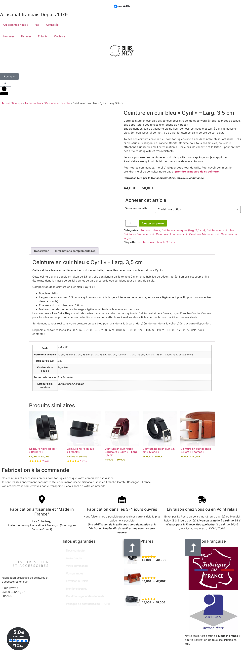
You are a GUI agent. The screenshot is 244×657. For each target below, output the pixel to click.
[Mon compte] (4, 90)
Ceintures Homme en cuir (172, 234)
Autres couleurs (34, 103)
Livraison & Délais (77, 581)
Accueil (6, 103)
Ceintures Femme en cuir (139, 234)
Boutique (17, 103)
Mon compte (74, 558)
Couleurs (59, 36)
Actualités (52, 24)
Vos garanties (74, 573)
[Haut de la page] (193, 547)
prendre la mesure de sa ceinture (197, 171)
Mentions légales (76, 588)
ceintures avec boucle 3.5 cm (156, 242)
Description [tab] (41, 251)
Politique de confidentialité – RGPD (88, 603)
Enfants (42, 36)
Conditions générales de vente (85, 596)
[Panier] (5, 83)
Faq (37, 24)
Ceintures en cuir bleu (58, 103)
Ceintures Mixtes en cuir (204, 234)
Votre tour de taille (136, 208)
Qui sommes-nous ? (15, 24)
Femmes (26, 36)
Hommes (8, 36)
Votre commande (77, 565)
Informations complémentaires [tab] (75, 251)
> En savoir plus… (196, 647)
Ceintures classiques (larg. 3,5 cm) (183, 230)
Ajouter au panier (153, 223)
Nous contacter (75, 550)
